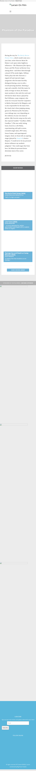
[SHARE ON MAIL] (15, 48)
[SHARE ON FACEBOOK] (9, 48)
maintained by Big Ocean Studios (18, 766)
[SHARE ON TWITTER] (6, 48)
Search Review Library (18, 270)
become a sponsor (27, 283)
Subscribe (5, 728)
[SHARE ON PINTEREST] (12, 48)
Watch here (19, 1)
